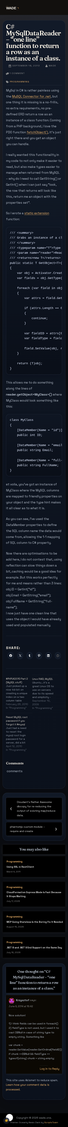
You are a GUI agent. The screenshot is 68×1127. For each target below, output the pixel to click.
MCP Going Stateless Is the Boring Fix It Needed (35, 921)
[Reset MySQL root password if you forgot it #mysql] (19, 732)
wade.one (34, 8)
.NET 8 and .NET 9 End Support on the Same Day (34, 947)
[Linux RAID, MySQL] (45, 692)
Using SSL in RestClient (20, 866)
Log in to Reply (49, 1068)
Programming (19, 81)
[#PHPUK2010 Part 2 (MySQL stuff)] (19, 692)
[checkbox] (6, 1121)
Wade (52, 65)
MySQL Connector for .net (31, 96)
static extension (36, 213)
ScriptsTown (51, 1122)
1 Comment (17, 73)
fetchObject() (37, 132)
